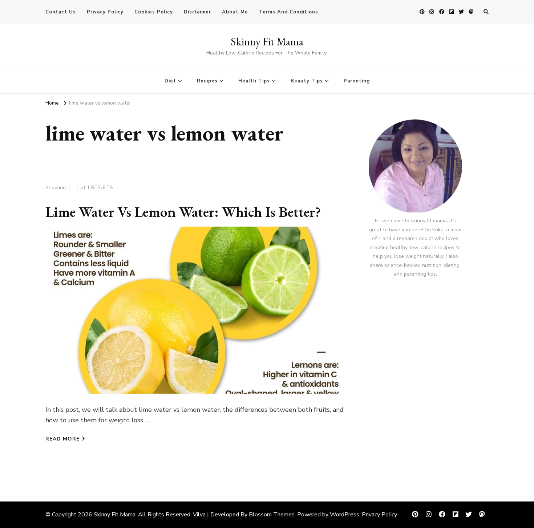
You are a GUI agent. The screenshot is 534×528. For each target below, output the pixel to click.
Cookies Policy (153, 12)
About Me (235, 12)
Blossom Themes (272, 515)
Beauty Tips (307, 81)
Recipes (207, 81)
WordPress (344, 515)
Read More (62, 438)
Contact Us (60, 12)
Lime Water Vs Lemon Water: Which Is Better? (183, 211)
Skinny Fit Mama (267, 41)
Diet (170, 81)
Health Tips (254, 81)
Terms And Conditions (288, 12)
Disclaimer (197, 12)
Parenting (357, 81)
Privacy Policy (105, 12)
